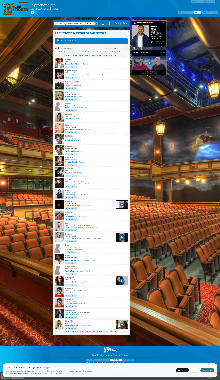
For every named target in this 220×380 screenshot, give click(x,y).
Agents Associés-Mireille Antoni (159, 42)
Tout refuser (182, 370)
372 (83, 56)
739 (97, 56)
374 (90, 56)
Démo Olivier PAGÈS (149, 73)
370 (76, 56)
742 (107, 56)
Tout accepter (207, 370)
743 (110, 56)
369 (73, 56)
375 (93, 56)
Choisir (194, 370)
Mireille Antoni (158, 46)
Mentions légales (122, 363)
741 (104, 56)
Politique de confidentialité (95, 363)
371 (80, 56)
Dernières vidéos (141, 52)
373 (86, 56)
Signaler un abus (110, 363)
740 (100, 56)
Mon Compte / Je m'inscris (201, 1)
